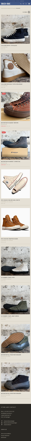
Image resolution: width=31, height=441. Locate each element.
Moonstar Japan (5, 356)
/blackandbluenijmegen (9, 421)
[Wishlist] (22, 3)
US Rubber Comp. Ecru (8, 277)
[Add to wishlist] (28, 16)
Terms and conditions (6, 433)
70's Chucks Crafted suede (9, 239)
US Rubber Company (6, 279)
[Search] (20, 3)
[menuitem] (8, 1)
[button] (28, 3)
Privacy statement (5, 435)
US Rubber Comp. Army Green (10, 316)
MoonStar (4, 124)
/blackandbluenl (7, 424)
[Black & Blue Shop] (5, 3)
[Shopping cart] (25, 3)
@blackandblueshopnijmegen (10, 422)
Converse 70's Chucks (7, 201)
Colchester (4, 47)
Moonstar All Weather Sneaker (11, 355)
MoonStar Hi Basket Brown (9, 123)
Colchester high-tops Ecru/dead (11, 84)
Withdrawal (3, 437)
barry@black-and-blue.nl (6, 413)
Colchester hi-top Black (9, 45)
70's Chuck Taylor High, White (10, 200)
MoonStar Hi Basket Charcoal (10, 161)
